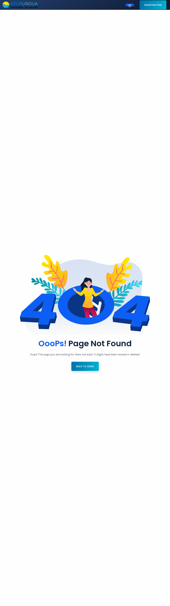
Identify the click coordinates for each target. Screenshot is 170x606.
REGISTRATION (153, 4)
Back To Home (85, 366)
